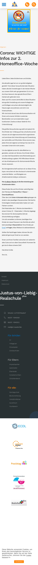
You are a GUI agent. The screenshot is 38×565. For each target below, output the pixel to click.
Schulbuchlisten (14, 351)
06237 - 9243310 (13, 318)
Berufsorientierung (15, 396)
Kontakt (4, 276)
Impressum (5, 280)
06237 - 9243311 (13, 322)
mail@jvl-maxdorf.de (15, 327)
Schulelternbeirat (14, 378)
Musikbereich (13, 406)
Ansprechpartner (14, 364)
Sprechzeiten (13, 368)
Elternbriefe (13, 371)
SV (10, 340)
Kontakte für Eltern (15, 375)
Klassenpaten (13, 347)
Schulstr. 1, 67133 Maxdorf (17, 313)
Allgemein (3, 47)
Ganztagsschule (14, 392)
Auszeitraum (13, 403)
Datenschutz (5, 284)
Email (4, 227)
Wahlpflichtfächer (14, 399)
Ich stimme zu (19, 561)
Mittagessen (13, 344)
